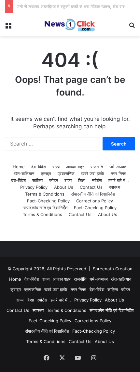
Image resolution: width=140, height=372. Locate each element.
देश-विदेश (38, 166)
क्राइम (46, 173)
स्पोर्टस (97, 180)
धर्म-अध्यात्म (118, 166)
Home (19, 166)
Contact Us (91, 187)
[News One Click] (70, 25)
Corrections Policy (94, 200)
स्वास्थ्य (114, 187)
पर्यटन (53, 180)
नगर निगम (118, 173)
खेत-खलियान (24, 173)
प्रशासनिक (66, 173)
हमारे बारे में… (118, 180)
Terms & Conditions (44, 194)
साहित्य (37, 180)
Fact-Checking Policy (48, 200)
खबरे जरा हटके (92, 173)
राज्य (56, 166)
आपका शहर (75, 166)
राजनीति (97, 166)
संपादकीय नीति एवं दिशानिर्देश (93, 194)
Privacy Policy (34, 187)
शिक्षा (81, 180)
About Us (63, 187)
